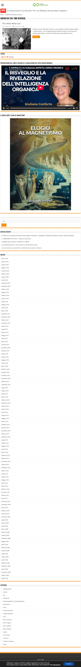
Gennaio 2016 (5, 372)
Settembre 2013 (5, 437)
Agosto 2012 (5, 470)
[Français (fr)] (12, 57)
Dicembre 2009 (5, 517)
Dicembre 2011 (5, 492)
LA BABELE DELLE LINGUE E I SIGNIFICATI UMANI (15, 242)
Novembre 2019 (5, 286)
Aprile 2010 (4, 507)
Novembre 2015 (5, 378)
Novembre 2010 (5, 504)
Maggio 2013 (5, 446)
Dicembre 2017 (5, 314)
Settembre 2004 (5, 566)
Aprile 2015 (4, 394)
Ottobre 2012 (5, 464)
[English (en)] (10, 57)
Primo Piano (6, 635)
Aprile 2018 (4, 308)
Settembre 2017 (5, 323)
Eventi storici (6, 604)
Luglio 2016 (4, 354)
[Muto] (74, 108)
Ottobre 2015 (5, 381)
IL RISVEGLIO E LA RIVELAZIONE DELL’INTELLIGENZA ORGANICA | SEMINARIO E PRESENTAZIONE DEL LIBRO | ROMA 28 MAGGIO (37, 235)
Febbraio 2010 (5, 510)
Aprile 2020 (4, 280)
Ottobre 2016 (5, 351)
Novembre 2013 (5, 431)
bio (4, 595)
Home (2, 14)
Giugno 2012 (5, 477)
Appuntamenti (7, 589)
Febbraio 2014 (5, 424)
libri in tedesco (7, 629)
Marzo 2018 (4, 311)
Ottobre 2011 (5, 495)
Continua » (36, 36)
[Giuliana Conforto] (40, 4)
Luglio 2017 (4, 329)
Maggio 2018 (5, 304)
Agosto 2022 (5, 261)
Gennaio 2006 (5, 550)
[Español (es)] (5, 57)
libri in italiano (7, 626)
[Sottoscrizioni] (80, 18)
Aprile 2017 (4, 338)
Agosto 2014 (5, 409)
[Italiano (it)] (2, 57)
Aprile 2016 (4, 363)
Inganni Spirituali (8, 613)
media (5, 632)
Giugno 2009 (5, 523)
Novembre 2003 (5, 572)
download (6, 598)
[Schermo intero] (77, 108)
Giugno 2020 (5, 277)
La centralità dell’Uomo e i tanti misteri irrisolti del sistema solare (19, 245)
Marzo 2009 (4, 529)
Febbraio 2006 (5, 547)
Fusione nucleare (8, 610)
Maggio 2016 (5, 360)
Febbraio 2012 (5, 489)
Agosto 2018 (5, 298)
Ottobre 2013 (5, 434)
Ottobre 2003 (5, 575)
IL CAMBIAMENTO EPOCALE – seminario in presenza (16, 238)
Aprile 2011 (4, 498)
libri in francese (7, 619)
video (4, 644)
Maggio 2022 (5, 268)
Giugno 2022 (5, 264)
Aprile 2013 (4, 449)
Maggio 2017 (5, 335)
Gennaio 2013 (5, 458)
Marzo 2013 (4, 452)
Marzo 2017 (4, 341)
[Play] (4, 108)
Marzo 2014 (4, 421)
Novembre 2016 (5, 347)
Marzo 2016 (4, 366)
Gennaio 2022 (5, 271)
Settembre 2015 (5, 384)
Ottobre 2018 (5, 295)
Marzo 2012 (4, 486)
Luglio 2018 (4, 301)
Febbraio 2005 (5, 563)
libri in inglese (7, 623)
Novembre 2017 (5, 317)
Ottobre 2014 (5, 406)
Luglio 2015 (4, 387)
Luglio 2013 (4, 440)
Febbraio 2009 (5, 532)
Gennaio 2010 (5, 514)
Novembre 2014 (5, 403)
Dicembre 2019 (5, 283)
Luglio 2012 (4, 474)
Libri (4, 616)
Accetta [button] (68, 664)
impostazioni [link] (56, 665)
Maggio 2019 (5, 292)
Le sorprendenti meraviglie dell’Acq (22, 10)
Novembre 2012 (5, 461)
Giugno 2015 (5, 391)
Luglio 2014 (4, 412)
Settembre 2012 (5, 467)
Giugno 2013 (5, 443)
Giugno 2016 (5, 357)
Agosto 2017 (5, 326)
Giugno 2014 (5, 415)
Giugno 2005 (5, 557)
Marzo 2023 (4, 258)
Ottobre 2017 (5, 320)
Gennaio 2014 (5, 427)
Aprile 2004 (4, 569)
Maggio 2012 (5, 480)
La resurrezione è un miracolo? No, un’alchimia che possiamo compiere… (22, 248)
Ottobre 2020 (5, 274)
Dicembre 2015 (5, 375)
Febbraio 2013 (5, 455)
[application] (40, 87)
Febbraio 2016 (5, 369)
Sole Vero (6, 638)
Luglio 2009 (4, 520)
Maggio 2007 (5, 541)
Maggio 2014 (5, 418)
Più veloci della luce (11, 23)
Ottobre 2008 (5, 535)
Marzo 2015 (4, 397)
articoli (16, 26)
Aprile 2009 (4, 526)
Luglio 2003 (4, 578)
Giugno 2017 (5, 332)
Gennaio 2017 (5, 344)
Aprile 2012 (4, 483)
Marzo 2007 (4, 544)
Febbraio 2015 (5, 400)
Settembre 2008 (5, 538)
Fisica (19, 26)
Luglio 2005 (4, 554)
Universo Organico (8, 641)
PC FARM (41, 659)
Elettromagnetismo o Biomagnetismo (13, 601)
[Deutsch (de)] (7, 57)
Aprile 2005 (4, 560)
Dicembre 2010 (5, 501)
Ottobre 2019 (5, 289)
